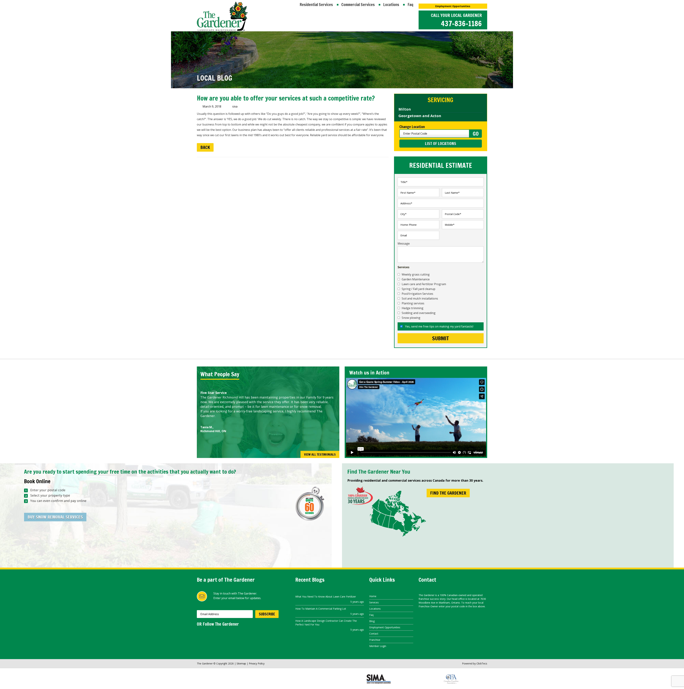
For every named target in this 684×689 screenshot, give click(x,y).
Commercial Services (358, 4)
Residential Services (316, 4)
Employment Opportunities (452, 6)
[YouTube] (214, 633)
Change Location (412, 126)
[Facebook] (199, 633)
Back (205, 147)
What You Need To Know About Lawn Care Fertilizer (325, 596)
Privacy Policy (257, 663)
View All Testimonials (320, 454)
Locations (391, 4)
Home (372, 596)
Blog (372, 621)
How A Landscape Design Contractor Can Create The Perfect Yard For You (326, 622)
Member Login (377, 646)
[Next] (332, 375)
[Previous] (324, 375)
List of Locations (440, 143)
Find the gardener (448, 493)
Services (374, 602)
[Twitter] (207, 633)
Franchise (374, 639)
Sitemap (241, 663)
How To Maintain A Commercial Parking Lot (320, 608)
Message (404, 243)
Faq (410, 4)
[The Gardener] (222, 4)
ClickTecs (481, 663)
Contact (373, 633)
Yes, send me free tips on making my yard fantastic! (438, 326)
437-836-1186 (461, 23)
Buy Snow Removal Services (55, 517)
